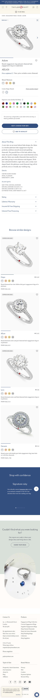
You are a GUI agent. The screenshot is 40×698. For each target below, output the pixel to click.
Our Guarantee (7, 670)
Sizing (4, 197)
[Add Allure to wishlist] (37, 294)
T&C (22, 670)
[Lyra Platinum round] (20, 376)
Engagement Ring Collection (29, 622)
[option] (3, 92)
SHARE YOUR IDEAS (20, 545)
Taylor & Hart (20, 7)
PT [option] (3, 83)
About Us (5, 672)
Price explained (7, 73)
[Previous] (3, 489)
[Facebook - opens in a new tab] (10, 682)
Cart (37, 7)
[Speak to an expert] (33, 7)
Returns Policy (25, 677)
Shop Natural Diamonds (27, 629)
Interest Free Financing (10, 211)
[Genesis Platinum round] (20, 432)
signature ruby (24, 489)
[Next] (36, 489)
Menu (3, 7)
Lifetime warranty (8, 202)
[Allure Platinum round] (20, 319)
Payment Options (26, 674)
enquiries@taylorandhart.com (11, 647)
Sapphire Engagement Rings (29, 626)
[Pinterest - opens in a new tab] (15, 682)
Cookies (23, 672)
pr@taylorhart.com (8, 656)
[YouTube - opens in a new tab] (29, 682)
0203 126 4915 (7, 643)
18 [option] (6, 83)
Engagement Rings (11, 15)
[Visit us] (6, 7)
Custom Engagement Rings (28, 624)
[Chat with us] (36, 694)
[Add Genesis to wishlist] (37, 407)
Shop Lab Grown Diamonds (28, 631)
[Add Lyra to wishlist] (37, 351)
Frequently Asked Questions (11, 667)
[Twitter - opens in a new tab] (25, 682)
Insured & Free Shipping (11, 206)
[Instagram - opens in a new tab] (20, 682)
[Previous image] (3, 255)
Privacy (23, 667)
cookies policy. (9, 692)
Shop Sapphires (25, 638)
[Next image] (37, 38)
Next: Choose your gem (20, 126)
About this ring (7, 142)
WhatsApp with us (8, 645)
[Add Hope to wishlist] (37, 238)
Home (3, 15)
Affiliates (5, 677)
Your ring (21, 12)
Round (19, 15)
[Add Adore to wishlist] (36, 60)
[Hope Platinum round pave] (20, 263)
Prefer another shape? (32, 88)
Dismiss (18, 694)
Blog (4, 674)
